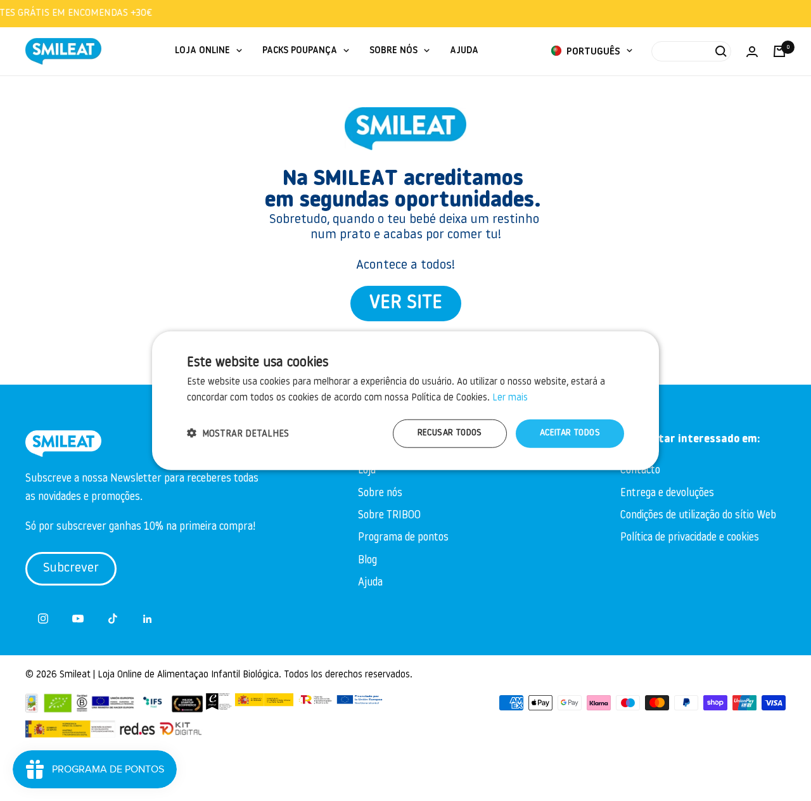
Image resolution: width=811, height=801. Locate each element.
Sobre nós (380, 493)
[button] (238, 433)
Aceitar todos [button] (570, 433)
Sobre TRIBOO (389, 515)
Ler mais (510, 398)
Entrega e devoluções (667, 493)
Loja (367, 470)
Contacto (640, 470)
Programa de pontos (403, 537)
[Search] (691, 51)
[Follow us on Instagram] (42, 618)
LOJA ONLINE (202, 51)
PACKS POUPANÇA (299, 51)
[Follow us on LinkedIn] (147, 618)
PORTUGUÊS (592, 52)
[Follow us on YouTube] (77, 618)
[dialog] (405, 400)
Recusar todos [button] (450, 433)
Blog (367, 560)
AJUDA (464, 51)
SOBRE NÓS (393, 51)
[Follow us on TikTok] (112, 618)
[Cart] (779, 51)
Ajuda (370, 582)
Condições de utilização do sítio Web (698, 515)
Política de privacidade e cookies (689, 537)
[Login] (752, 51)
